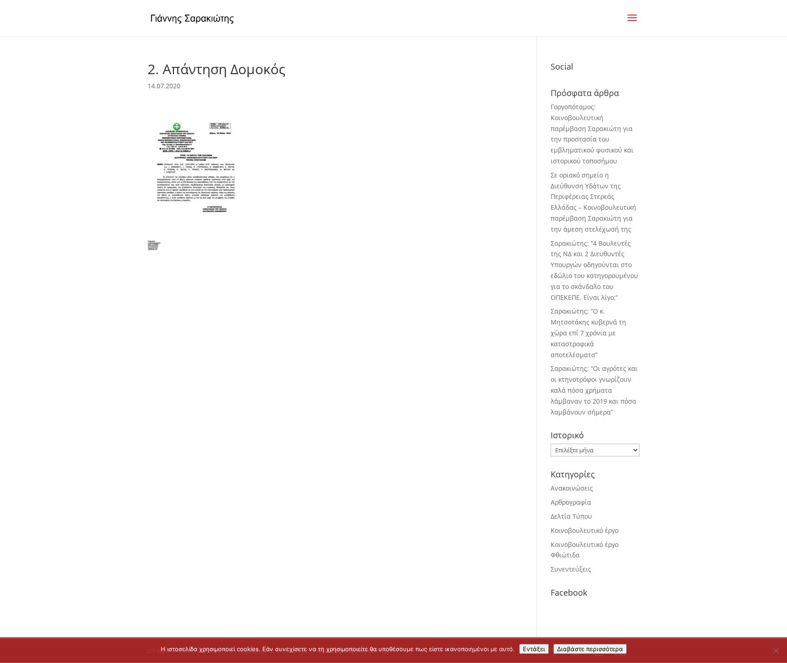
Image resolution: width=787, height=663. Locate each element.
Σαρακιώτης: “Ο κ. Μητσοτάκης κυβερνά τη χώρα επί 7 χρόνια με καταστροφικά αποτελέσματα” (588, 333)
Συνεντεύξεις (571, 569)
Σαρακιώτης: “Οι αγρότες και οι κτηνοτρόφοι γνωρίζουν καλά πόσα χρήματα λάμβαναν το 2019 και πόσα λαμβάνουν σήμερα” (594, 390)
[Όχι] (775, 650)
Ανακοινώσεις (572, 488)
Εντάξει (534, 649)
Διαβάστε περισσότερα (590, 649)
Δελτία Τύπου (571, 516)
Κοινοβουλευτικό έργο (584, 530)
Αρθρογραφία (571, 502)
